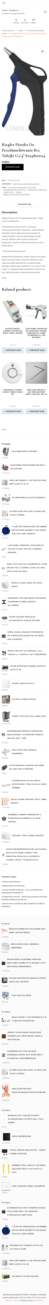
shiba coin (8, 192)
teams (18, 192)
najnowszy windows (37, 190)
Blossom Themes (12, 1300)
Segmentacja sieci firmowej (13, 885)
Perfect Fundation (10, 10)
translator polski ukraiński (16, 194)
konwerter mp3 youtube (14, 190)
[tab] (24, 204)
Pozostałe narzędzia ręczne (26, 184)
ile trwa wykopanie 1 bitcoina (22, 187)
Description (24, 204)
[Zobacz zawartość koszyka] (33, 20)
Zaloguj (25, 23)
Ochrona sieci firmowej (11, 881)
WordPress (38, 1300)
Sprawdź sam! (12, 167)
